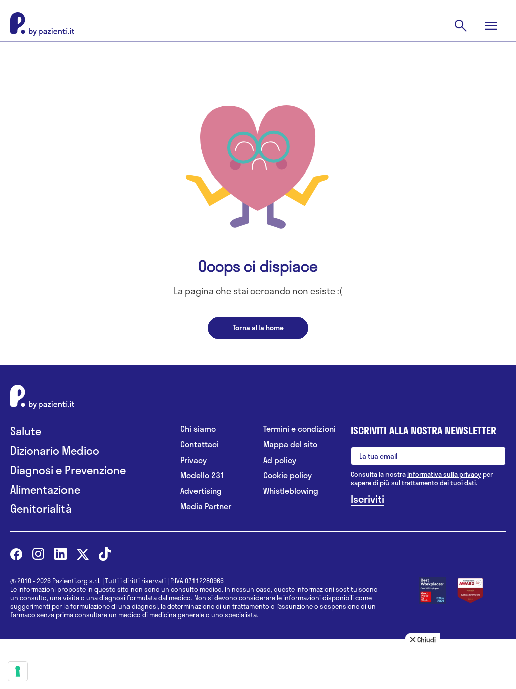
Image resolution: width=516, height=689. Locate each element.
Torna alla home (258, 327)
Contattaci (199, 444)
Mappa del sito (290, 444)
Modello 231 (202, 475)
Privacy (193, 460)
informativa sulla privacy (444, 474)
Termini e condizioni (299, 429)
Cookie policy (287, 475)
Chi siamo (198, 429)
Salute (25, 431)
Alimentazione (45, 489)
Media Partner (205, 506)
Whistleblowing (290, 491)
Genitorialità (41, 508)
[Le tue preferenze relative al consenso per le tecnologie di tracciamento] (17, 671)
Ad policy (279, 460)
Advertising (201, 491)
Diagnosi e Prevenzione (68, 470)
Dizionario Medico (54, 450)
